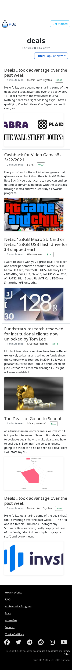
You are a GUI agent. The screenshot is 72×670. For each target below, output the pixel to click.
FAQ (7, 599)
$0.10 (49, 254)
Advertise (11, 620)
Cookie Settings (14, 634)
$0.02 (53, 423)
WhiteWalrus (35, 254)
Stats (8, 613)
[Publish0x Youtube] (64, 642)
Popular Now (50, 56)
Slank (30, 164)
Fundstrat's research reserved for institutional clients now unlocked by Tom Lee (33, 334)
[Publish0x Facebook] (8, 642)
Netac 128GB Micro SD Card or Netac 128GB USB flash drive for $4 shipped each (35, 244)
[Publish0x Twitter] (19, 642)
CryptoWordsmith (37, 343)
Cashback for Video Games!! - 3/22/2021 (32, 157)
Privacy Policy (66, 652)
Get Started (60, 24)
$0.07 (59, 508)
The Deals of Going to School (32, 418)
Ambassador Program (18, 606)
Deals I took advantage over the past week (35, 72)
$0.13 (55, 344)
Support (10, 627)
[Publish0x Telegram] (30, 642)
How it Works (13, 592)
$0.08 (59, 80)
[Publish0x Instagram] (53, 642)
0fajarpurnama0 (37, 423)
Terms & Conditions (48, 650)
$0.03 (41, 164)
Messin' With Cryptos (39, 80)
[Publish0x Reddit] (41, 642)
